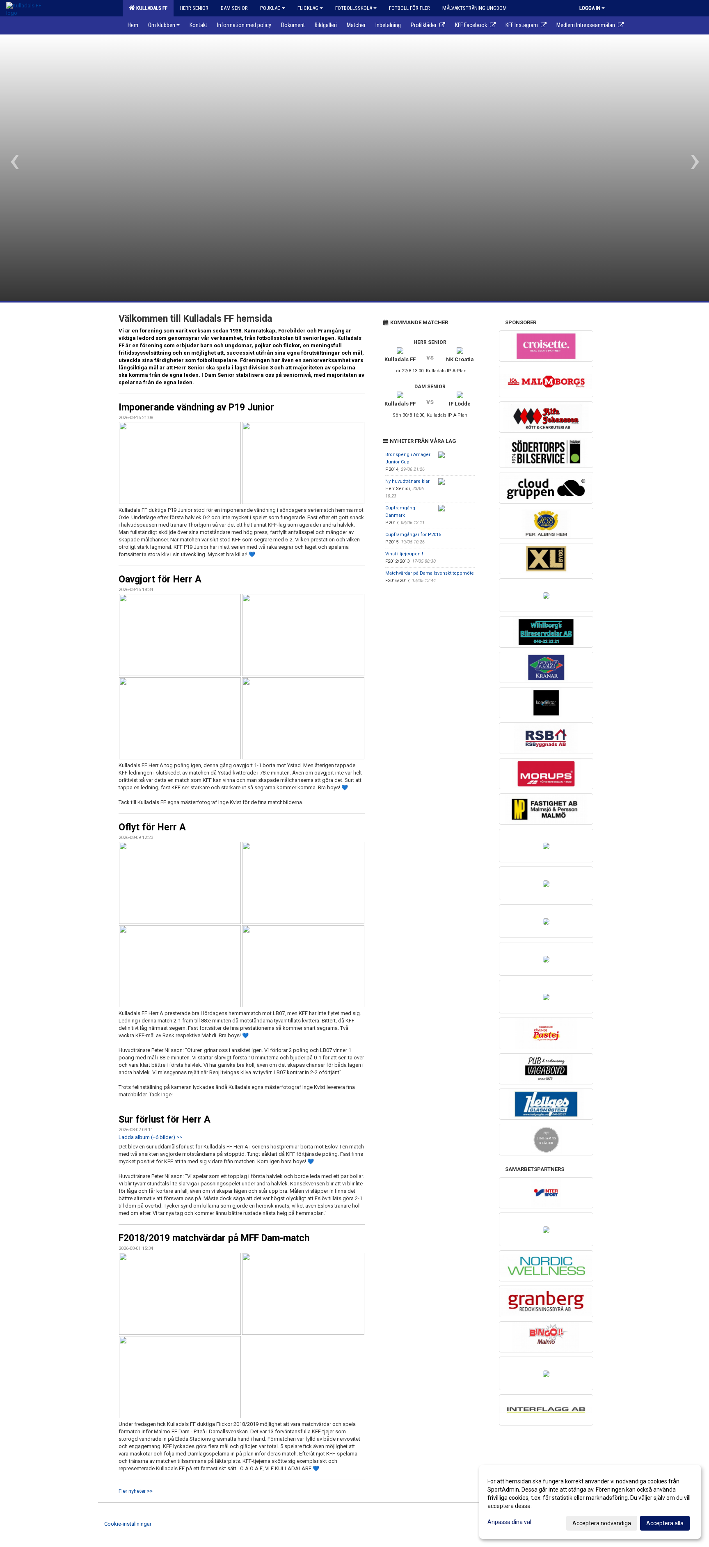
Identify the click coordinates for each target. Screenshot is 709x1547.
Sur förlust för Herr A (164, 1119)
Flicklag (307, 8)
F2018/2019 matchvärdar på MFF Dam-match (214, 1238)
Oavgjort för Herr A (160, 579)
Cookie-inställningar (127, 1524)
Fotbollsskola (353, 8)
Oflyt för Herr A (152, 827)
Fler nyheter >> (136, 1491)
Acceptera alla (665, 1523)
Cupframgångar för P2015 (413, 534)
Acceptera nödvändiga (601, 1523)
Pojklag (270, 8)
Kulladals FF (150, 8)
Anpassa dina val (509, 1522)
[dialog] (590, 1502)
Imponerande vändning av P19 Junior (196, 407)
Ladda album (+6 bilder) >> (150, 1137)
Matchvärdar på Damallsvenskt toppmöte (429, 573)
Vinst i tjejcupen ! (404, 554)
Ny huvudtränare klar (407, 481)
